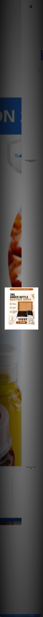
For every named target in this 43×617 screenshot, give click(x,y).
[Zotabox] (37, 328)
